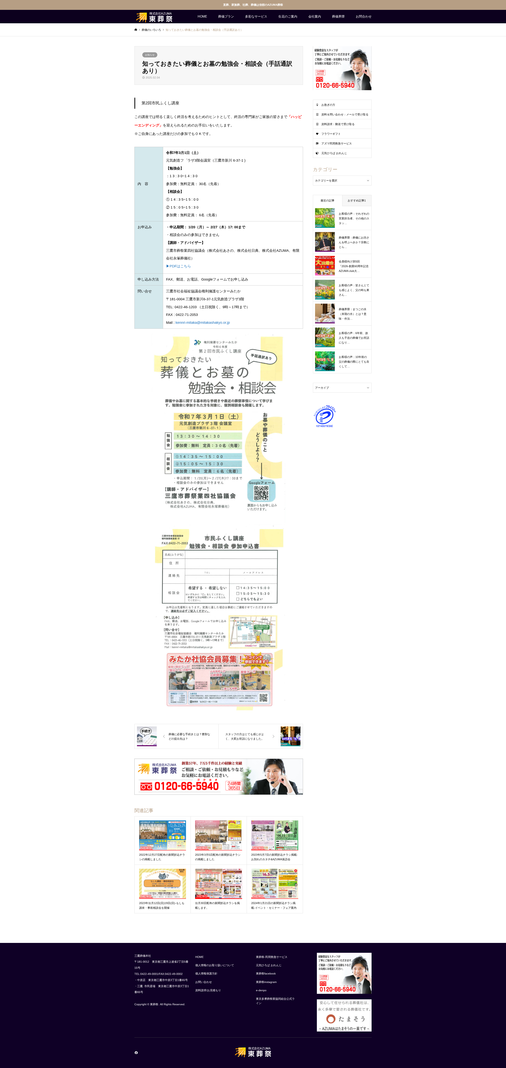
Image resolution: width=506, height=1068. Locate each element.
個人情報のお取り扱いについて (214, 965)
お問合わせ (364, 16)
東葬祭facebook (266, 973)
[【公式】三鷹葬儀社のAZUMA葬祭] (154, 16)
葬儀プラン (226, 16)
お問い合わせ (203, 982)
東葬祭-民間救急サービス (271, 956)
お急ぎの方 (328, 104)
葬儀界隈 (338, 16)
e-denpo (261, 990)
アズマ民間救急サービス (336, 143)
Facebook (135, 1052)
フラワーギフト (331, 133)
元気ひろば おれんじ (334, 153)
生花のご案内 (287, 16)
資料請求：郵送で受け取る (338, 124)
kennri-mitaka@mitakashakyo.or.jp (203, 323)
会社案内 (314, 16)
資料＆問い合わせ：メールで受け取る (344, 114)
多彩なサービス (256, 16)
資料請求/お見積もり (208, 990)
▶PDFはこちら (178, 266)
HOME (202, 16)
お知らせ (150, 54)
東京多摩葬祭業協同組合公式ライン (275, 1001)
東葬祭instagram (266, 982)
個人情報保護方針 (206, 973)
